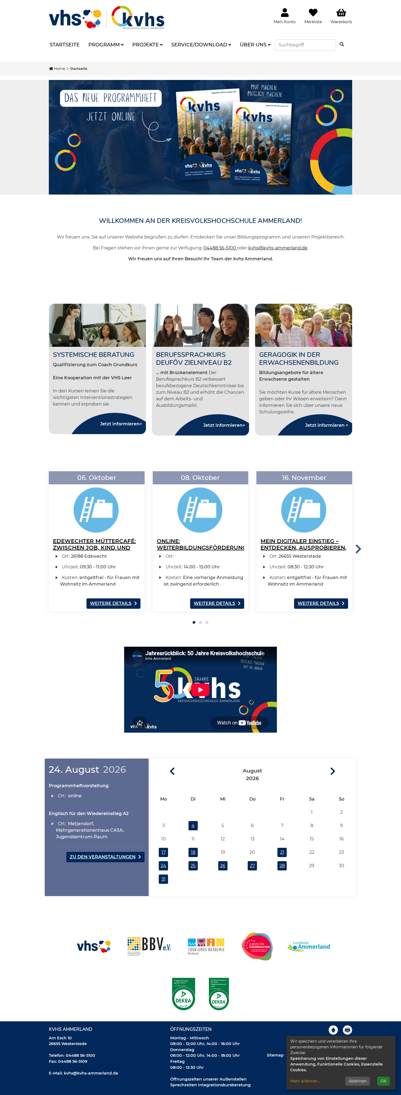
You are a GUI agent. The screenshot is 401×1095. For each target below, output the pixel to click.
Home (59, 68)
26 (222, 865)
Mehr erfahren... (305, 1081)
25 (193, 865)
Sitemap (275, 1055)
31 (163, 879)
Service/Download (199, 45)
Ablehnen (358, 1081)
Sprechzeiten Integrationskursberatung (210, 1084)
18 (193, 852)
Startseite (65, 45)
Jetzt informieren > (326, 425)
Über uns (253, 45)
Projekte (145, 45)
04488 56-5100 (220, 247)
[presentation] (358, 549)
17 (163, 852)
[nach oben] (333, 1029)
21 (282, 852)
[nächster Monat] (343, 771)
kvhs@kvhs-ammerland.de (277, 247)
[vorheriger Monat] (162, 771)
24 (163, 865)
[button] (194, 622)
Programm (104, 45)
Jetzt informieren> (121, 423)
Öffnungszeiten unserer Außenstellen (208, 1079)
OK (384, 1081)
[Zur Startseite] (106, 17)
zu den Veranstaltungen (103, 857)
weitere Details (110, 603)
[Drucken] (347, 1029)
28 (282, 865)
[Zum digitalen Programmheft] (200, 137)
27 (252, 865)
